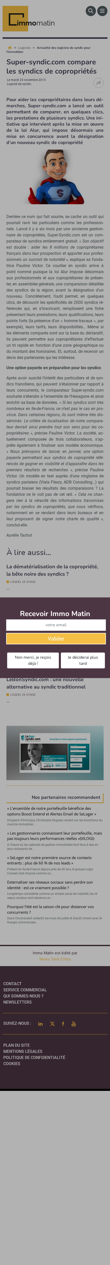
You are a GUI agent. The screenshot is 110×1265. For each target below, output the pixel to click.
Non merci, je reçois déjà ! (33, 660)
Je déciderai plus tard (83, 660)
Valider (56, 639)
